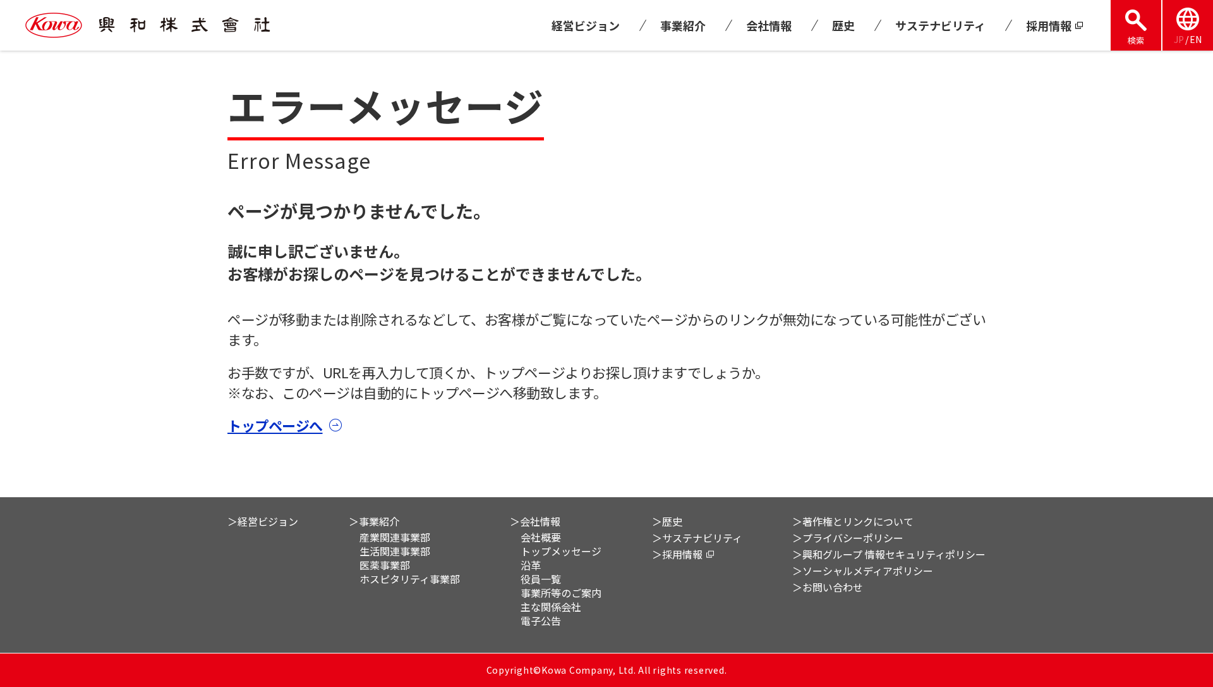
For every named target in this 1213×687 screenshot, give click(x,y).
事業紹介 (683, 25)
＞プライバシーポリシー (847, 538)
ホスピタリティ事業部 (409, 578)
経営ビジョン (586, 25)
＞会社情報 (535, 521)
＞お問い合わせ (827, 587)
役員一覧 (541, 578)
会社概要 (541, 537)
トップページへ (275, 425)
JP (1179, 39)
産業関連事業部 (394, 537)
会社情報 (769, 25)
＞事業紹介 (374, 521)
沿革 (531, 564)
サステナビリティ (940, 25)
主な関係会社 (551, 606)
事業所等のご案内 (561, 592)
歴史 (843, 25)
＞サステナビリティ (697, 538)
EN (1196, 39)
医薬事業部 (384, 564)
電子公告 (541, 620)
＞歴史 (667, 521)
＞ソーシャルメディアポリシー (862, 571)
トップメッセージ (561, 551)
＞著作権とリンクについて (853, 521)
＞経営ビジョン (262, 521)
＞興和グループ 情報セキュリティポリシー (889, 554)
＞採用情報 (677, 554)
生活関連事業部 (394, 551)
